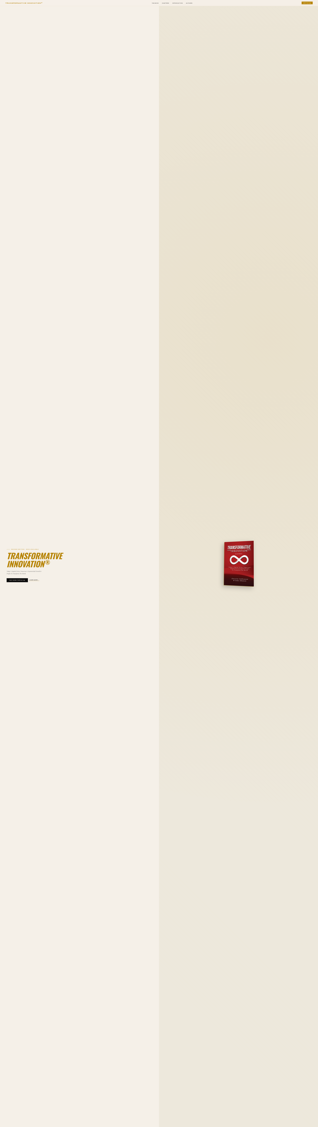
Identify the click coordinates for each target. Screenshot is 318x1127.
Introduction (177, 3)
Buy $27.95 (307, 3)
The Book (155, 3)
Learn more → (34, 580)
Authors (189, 3)
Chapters (165, 3)
